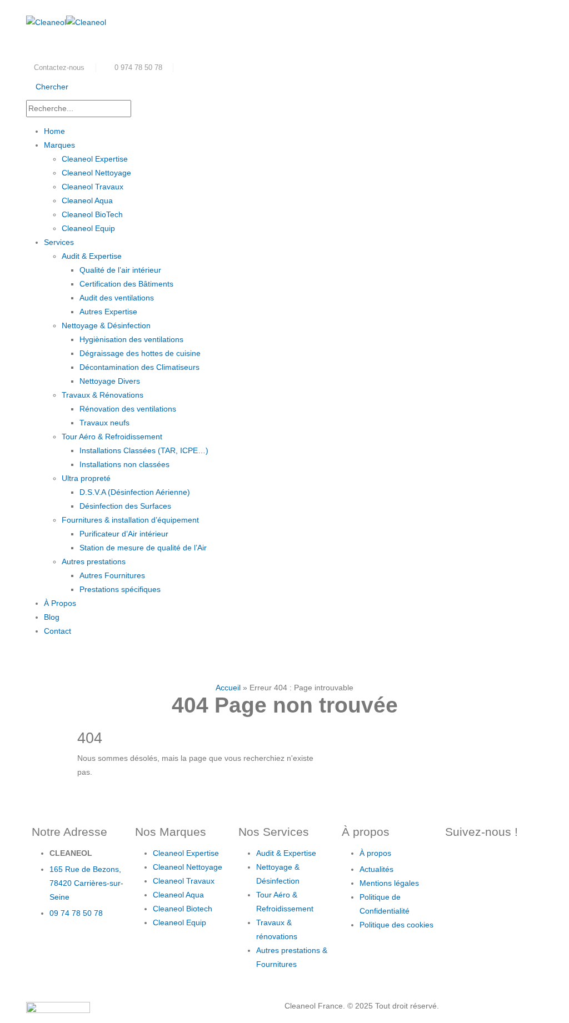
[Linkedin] (459, 894)
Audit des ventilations (116, 297)
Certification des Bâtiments (126, 283)
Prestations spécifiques (120, 589)
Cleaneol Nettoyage (96, 172)
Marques (59, 145)
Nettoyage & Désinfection (106, 325)
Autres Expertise (108, 311)
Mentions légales (389, 883)
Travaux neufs (104, 422)
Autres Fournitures (112, 575)
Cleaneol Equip (88, 228)
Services (59, 242)
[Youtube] (519, 862)
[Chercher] (165, 109)
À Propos (60, 603)
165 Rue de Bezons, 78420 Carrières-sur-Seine (86, 883)
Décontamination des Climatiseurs (139, 367)
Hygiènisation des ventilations (131, 339)
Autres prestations (94, 561)
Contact (57, 630)
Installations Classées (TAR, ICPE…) (143, 450)
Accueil (228, 687)
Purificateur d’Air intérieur (123, 533)
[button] (47, 86)
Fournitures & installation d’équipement (130, 519)
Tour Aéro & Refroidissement (112, 436)
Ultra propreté (86, 478)
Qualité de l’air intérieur (120, 269)
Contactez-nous (59, 68)
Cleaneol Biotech (182, 908)
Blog (51, 617)
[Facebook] (459, 862)
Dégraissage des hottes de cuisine (140, 353)
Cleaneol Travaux (92, 186)
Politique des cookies (396, 924)
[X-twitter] (489, 862)
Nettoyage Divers (109, 381)
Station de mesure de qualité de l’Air (143, 547)
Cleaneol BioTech (92, 214)
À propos (376, 853)
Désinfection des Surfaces (125, 506)
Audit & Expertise (92, 256)
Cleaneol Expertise (95, 158)
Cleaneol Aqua (87, 200)
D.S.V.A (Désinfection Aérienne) (134, 492)
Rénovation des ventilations (127, 408)
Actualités (378, 869)
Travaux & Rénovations (102, 394)
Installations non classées (124, 464)
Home (54, 131)
